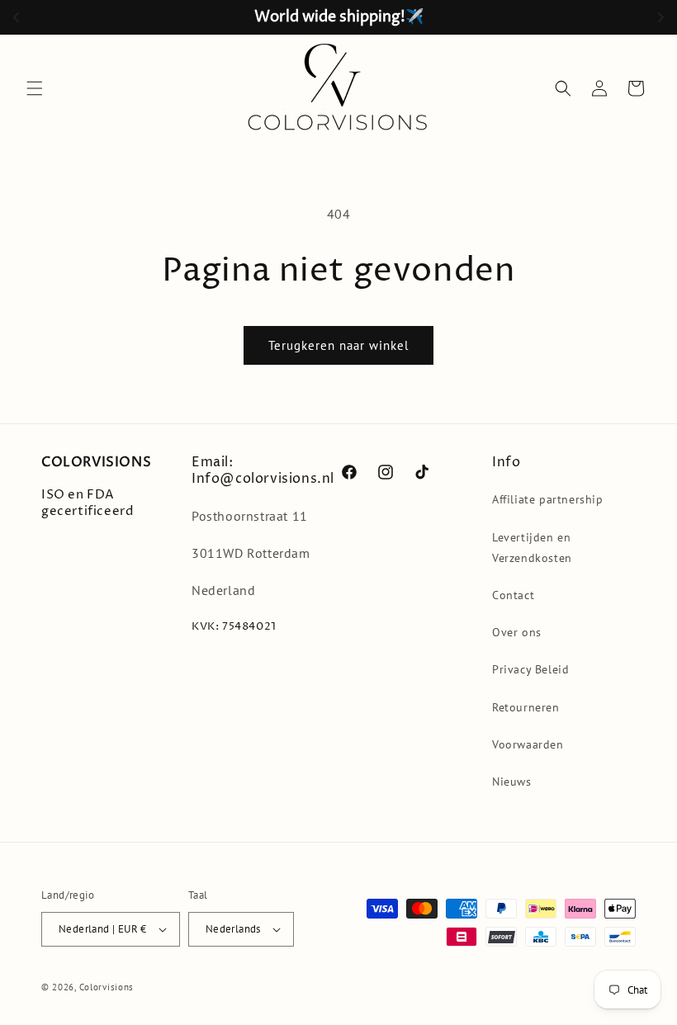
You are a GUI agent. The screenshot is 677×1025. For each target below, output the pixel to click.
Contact (513, 595)
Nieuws (512, 781)
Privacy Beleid (530, 669)
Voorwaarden (528, 744)
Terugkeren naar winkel (338, 345)
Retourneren (526, 707)
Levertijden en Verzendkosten (532, 547)
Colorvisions (106, 987)
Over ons (517, 632)
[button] (35, 88)
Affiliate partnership (548, 499)
